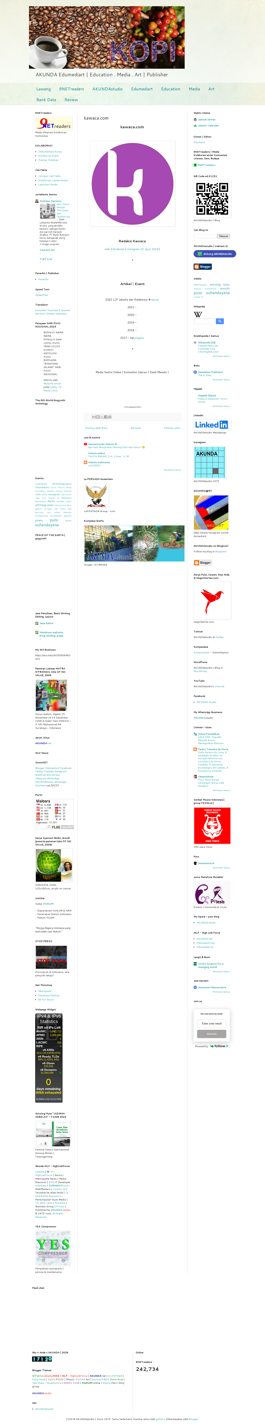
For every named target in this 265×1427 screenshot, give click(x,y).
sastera (68, 520)
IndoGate (40, 1185)
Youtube (49, 771)
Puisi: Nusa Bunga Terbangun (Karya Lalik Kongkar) (211, 783)
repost (155, 299)
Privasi (60, 1206)
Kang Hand (38, 1379)
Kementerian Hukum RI (102, 444)
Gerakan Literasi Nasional (59, 490)
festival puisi (60, 505)
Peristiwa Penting (48, 995)
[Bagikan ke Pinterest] (110, 417)
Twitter (39, 771)
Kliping (106, 1383)
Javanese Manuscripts (212, 987)
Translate (52, 310)
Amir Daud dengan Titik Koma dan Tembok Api (63, 210)
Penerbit (43, 279)
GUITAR (80, 1379)
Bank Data (46, 99)
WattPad (40, 775)
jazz (49, 512)
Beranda (136, 428)
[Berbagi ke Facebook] (106, 417)
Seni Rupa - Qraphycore (46, 1383)
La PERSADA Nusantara (51, 1194)
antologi (215, 284)
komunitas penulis (61, 515)
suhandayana (47, 525)
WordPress (53, 775)
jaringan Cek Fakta (54, 508)
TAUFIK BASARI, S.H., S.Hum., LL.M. (108, 456)
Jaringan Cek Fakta (49, 176)
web (107, 249)
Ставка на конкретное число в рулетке (212, 400)
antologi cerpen (64, 501)
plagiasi (139, 338)
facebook (118, 249)
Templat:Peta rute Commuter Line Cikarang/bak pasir (208, 349)
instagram (133, 249)
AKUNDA (57, 1210)
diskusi (197, 288)
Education (170, 89)
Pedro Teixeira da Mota (213, 749)
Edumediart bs (205, 947)
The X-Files (204, 375)
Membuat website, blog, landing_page (52, 634)
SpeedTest (41, 295)
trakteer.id (198, 296)
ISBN (38, 494)
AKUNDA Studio (206, 702)
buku (226, 284)
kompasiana (41, 515)
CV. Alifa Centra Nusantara (51, 1203)
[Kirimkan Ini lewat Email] (94, 417)
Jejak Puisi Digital (45, 497)
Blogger (40, 768)
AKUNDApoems (61, 484)
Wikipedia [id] (206, 342)
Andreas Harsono (50, 201)
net (49, 743)
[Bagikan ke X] (102, 417)
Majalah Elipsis (207, 395)
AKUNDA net (204, 938)
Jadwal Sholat (207, 119)
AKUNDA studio (206, 922)
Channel (219, 686)
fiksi (69, 505)
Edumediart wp (205, 943)
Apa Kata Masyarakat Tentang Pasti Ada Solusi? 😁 (116, 447)
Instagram (54, 494)
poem (39, 520)
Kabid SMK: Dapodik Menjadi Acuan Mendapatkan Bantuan (210, 740)
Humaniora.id (206, 863)
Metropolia (44, 991)
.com (58, 1185)
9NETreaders (71, 89)
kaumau (99, 1379)
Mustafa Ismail (52, 383)
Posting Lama (172, 428)
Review (71, 99)
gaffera (160, 1419)
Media (194, 89)
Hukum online (96, 453)
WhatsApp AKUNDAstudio (47, 780)
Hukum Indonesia (99, 462)
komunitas (210, 288)
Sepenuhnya (205, 776)
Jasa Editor (66, 494)
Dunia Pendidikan (208, 734)
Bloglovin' (221, 551)
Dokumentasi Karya (50, 151)
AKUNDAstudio (107, 89)
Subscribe (212, 1034)
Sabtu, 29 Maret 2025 (52, 388)
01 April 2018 (149, 249)
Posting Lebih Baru (96, 428)
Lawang (43, 89)
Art (211, 89)
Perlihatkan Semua (172, 470)
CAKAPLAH (47, 250)
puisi (54, 520)
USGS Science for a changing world (211, 965)
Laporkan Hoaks (48, 184)
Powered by (201, 1046)
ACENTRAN (41, 483)
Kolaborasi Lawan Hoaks (53, 180)
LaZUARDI (94, 465)
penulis (225, 288)
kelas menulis (62, 512)
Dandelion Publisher (210, 372)
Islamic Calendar (208, 125)
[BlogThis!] (98, 417)
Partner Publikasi (48, 160)
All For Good (45, 999)
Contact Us (59, 1189)
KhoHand (199, 142)
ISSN (44, 494)
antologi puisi (44, 505)
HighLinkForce (43, 1175)
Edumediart (142, 89)
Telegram (40, 778)
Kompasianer (202, 652)
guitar (38, 508)
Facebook (65, 768)
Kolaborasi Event (48, 155)
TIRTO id (46, 259)
